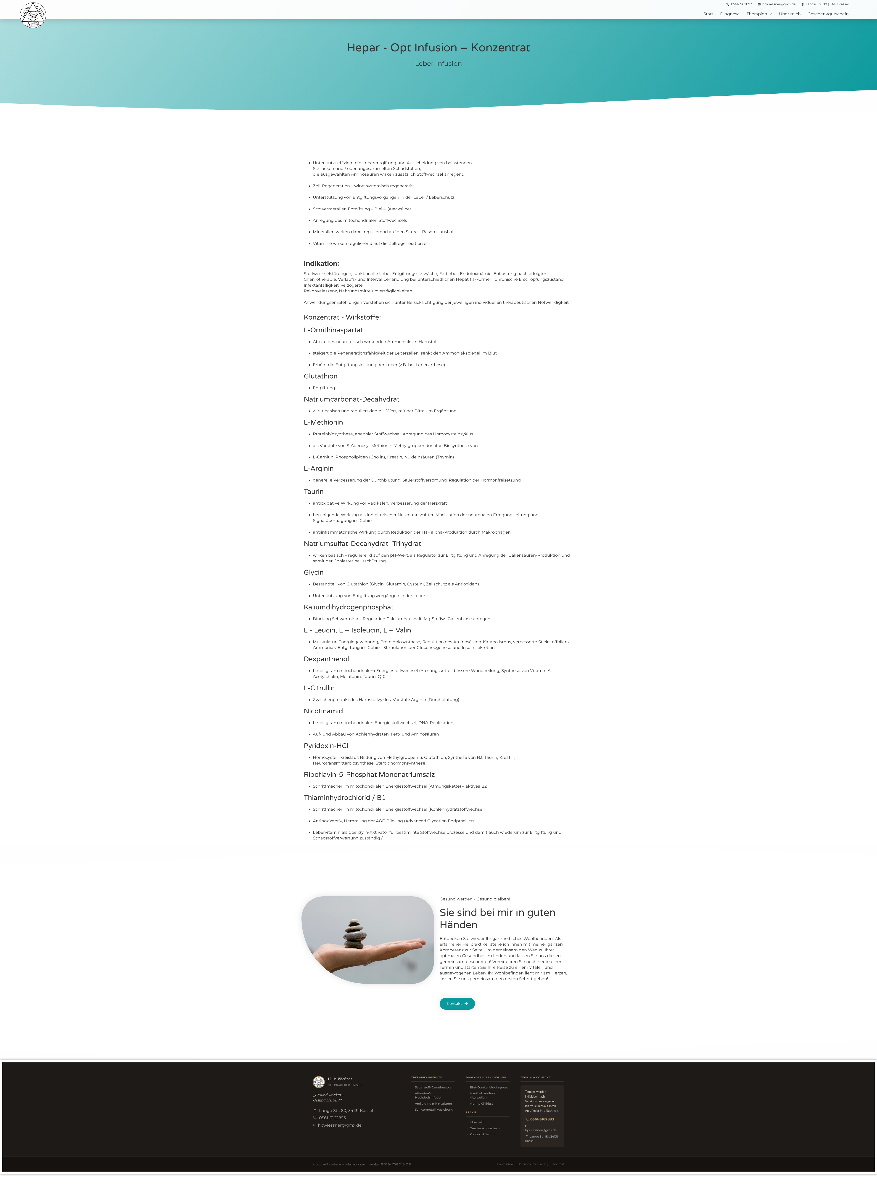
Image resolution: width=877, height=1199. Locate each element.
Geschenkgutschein (828, 13)
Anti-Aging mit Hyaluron (433, 1103)
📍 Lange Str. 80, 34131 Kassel (541, 1138)
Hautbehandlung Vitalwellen (483, 1095)
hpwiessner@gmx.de (340, 1125)
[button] (457, 1003)
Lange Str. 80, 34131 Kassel (346, 1110)
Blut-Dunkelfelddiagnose (489, 1087)
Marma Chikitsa (481, 1103)
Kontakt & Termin (483, 1134)
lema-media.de (395, 1164)
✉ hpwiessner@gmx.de (541, 1128)
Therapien (757, 13)
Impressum (505, 1164)
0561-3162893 (332, 1117)
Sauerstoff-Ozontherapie (433, 1087)
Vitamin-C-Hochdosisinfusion (429, 1095)
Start (708, 13)
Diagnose (730, 13)
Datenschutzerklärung (533, 1164)
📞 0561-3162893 (539, 1119)
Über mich (790, 13)
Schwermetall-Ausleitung (434, 1109)
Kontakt (558, 1164)
